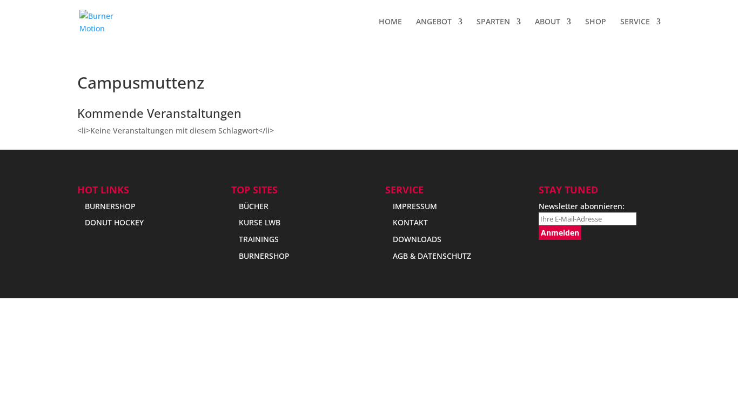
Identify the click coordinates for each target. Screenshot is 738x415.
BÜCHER (254, 206)
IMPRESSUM (415, 206)
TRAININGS (259, 239)
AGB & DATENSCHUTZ (432, 256)
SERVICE (635, 22)
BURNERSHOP (110, 206)
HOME (390, 22)
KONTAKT (410, 222)
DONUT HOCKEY (114, 222)
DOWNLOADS (417, 239)
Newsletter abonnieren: (582, 206)
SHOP (595, 22)
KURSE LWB (259, 222)
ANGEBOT (434, 22)
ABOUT (547, 22)
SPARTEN (493, 22)
